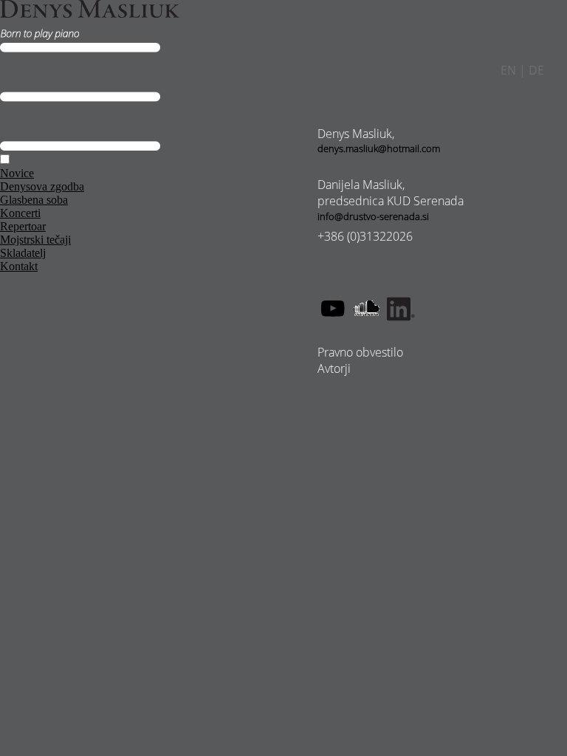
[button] (5, 159)
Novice (17, 173)
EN (508, 70)
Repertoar (23, 226)
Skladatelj (23, 253)
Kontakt (19, 266)
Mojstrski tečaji (35, 239)
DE (536, 70)
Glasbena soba (34, 199)
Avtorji (334, 368)
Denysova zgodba (42, 186)
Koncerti (20, 213)
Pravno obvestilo (360, 352)
